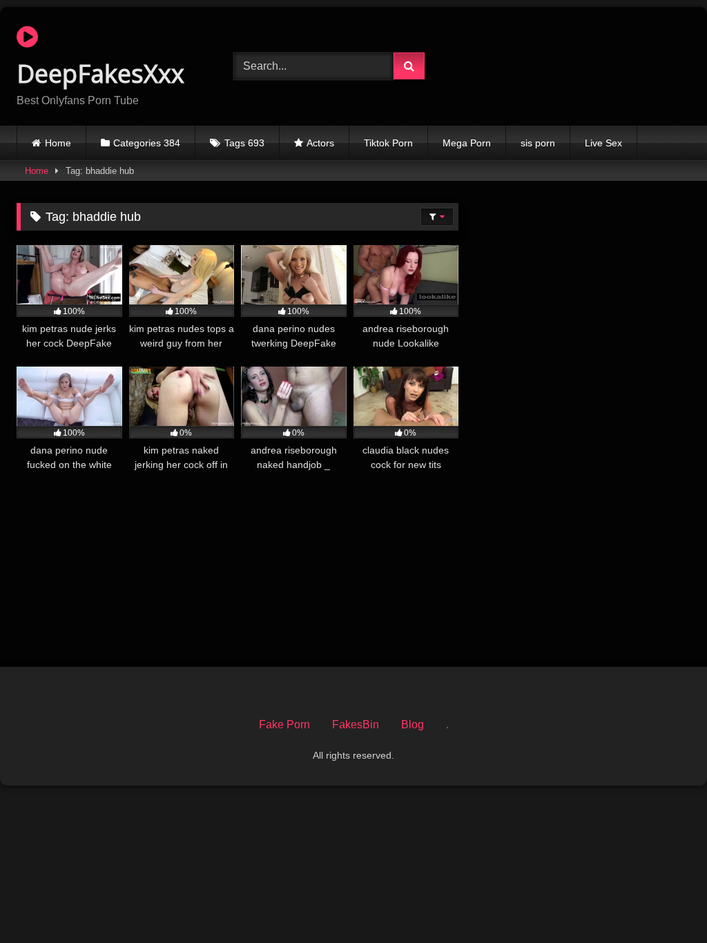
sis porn (538, 142)
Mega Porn (467, 142)
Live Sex (603, 142)
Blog (412, 724)
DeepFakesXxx (100, 73)
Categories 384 (146, 142)
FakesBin (355, 724)
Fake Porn (284, 724)
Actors (320, 142)
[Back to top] (664, 901)
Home (58, 142)
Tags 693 (244, 142)
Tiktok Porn (388, 142)
